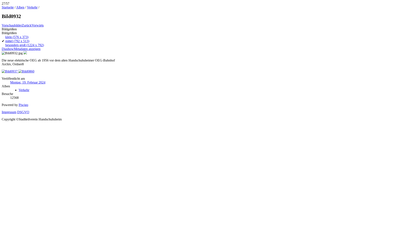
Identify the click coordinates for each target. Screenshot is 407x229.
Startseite (8, 7)
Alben (20, 7)
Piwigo (23, 105)
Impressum (9, 112)
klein (16, 37)
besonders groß (24, 45)
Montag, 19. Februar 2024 (27, 82)
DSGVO (23, 112)
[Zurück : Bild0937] (10, 71)
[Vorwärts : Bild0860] (26, 71)
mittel (17, 41)
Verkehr (32, 7)
